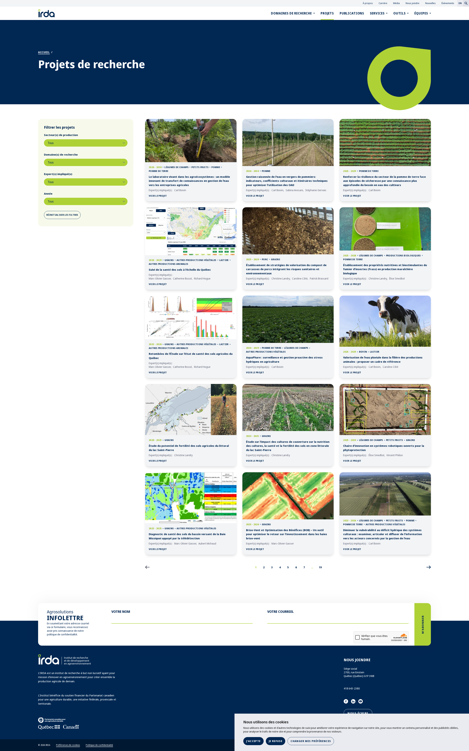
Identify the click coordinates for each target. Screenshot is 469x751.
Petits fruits (199, 167)
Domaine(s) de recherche (61, 154)
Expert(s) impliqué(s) (58, 174)
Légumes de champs (177, 167)
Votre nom (120, 611)
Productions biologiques (403, 255)
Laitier (224, 260)
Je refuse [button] (275, 741)
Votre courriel (280, 611)
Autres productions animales (168, 264)
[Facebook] (346, 701)
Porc (265, 259)
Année (48, 193)
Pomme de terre (158, 171)
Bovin (363, 351)
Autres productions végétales (196, 260)
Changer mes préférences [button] (311, 741)
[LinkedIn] (353, 701)
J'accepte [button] (253, 741)
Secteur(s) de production (61, 135)
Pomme (215, 167)
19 (320, 567)
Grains (169, 260)
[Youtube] (360, 701)
